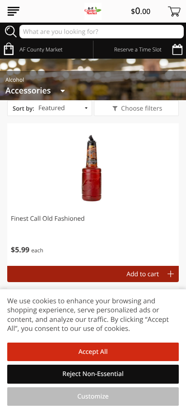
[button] (93, 194)
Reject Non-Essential (92, 374)
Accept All (93, 352)
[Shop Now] (13, 11)
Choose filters (141, 108)
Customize (93, 396)
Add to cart (142, 274)
